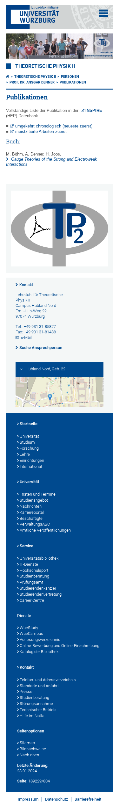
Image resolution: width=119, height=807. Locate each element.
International (31, 466)
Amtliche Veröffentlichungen (45, 530)
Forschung (29, 448)
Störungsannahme (36, 703)
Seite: (22, 781)
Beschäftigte (31, 518)
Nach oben (29, 754)
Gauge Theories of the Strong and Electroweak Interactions (51, 162)
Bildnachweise (33, 748)
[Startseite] (7, 77)
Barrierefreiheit (88, 799)
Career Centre (32, 600)
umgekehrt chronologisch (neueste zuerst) (53, 126)
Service (26, 545)
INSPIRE (94, 110)
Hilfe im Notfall (33, 715)
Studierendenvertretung (41, 594)
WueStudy (29, 627)
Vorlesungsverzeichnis (40, 639)
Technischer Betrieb (38, 709)
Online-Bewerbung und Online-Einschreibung (59, 645)
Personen (70, 77)
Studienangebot (34, 500)
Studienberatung (34, 576)
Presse (26, 691)
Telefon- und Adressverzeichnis (48, 679)
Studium (27, 442)
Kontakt (26, 285)
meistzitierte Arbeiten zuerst (41, 131)
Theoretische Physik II (45, 66)
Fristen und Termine (38, 494)
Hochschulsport (34, 570)
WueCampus (31, 633)
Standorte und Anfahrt (39, 685)
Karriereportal (32, 512)
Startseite (28, 423)
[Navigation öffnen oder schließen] (103, 13)
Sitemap (27, 742)
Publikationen (73, 82)
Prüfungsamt (31, 582)
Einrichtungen (32, 460)
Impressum (28, 799)
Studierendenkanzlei (38, 588)
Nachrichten (31, 506)
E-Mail (26, 337)
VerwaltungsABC (35, 524)
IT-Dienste (29, 564)
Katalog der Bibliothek (39, 651)
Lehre (25, 454)
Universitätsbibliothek (39, 558)
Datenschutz (56, 799)
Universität (29, 436)
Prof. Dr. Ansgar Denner (32, 82)
